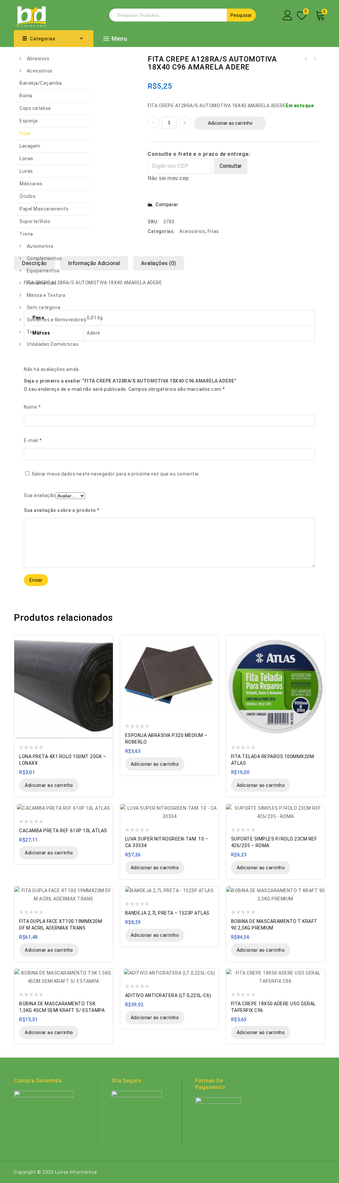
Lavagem (30, 146)
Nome (32, 407)
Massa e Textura (46, 295)
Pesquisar (241, 15)
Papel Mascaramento (44, 208)
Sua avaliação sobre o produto (62, 510)
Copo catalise (35, 108)
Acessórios (40, 70)
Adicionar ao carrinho (230, 123)
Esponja (29, 120)
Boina (26, 95)
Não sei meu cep (168, 178)
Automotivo (40, 246)
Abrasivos (38, 58)
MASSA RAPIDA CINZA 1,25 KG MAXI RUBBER (314, 59)
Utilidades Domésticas (53, 344)
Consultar (230, 166)
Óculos (27, 196)
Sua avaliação (40, 495)
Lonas (26, 158)
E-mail (33, 440)
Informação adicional (94, 263)
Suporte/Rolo (35, 221)
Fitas (25, 133)
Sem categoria (44, 307)
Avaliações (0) (158, 263)
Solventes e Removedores (57, 319)
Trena (26, 234)
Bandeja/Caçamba (41, 83)
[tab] (96, 263)
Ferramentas (42, 283)
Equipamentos (43, 270)
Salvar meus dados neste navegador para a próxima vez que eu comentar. (116, 474)
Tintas (34, 332)
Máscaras (31, 183)
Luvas (26, 171)
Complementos (44, 258)
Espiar (105, 640)
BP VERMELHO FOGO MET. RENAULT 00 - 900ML (306, 59)
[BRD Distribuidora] (30, 14)
